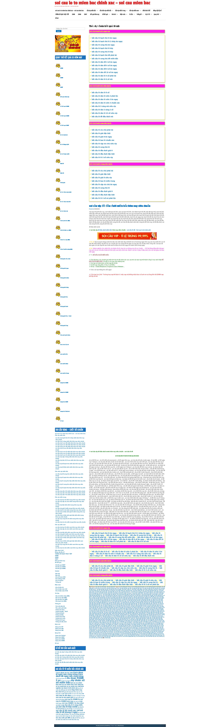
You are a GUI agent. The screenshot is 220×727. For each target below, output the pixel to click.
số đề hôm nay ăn (147, 622)
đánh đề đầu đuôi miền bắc (118, 613)
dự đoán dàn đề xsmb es (115, 602)
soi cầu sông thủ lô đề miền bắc (115, 635)
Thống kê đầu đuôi (65, 259)
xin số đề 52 (119, 636)
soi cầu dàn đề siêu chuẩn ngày (130, 628)
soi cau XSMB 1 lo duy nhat (73, 703)
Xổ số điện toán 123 (65, 201)
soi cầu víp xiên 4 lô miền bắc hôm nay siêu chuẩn (70, 494)
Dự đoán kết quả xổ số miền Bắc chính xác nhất (126, 605)
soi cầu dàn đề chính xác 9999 (138, 625)
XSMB (73, 14)
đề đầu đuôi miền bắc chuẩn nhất (144, 618)
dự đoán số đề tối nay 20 (117, 610)
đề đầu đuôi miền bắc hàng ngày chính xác (105, 619)
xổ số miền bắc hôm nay (72, 719)
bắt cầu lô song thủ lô (101, 147)
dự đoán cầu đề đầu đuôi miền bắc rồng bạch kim (139, 597)
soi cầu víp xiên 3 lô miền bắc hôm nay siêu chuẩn (70, 493)
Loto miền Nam (64, 363)
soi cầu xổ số (74, 717)
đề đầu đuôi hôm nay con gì (109, 617)
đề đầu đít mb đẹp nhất (143, 614)
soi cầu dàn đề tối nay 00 (102, 630)
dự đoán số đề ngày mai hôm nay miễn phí (128, 608)
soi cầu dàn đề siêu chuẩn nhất (145, 628)
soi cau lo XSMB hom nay (69, 700)
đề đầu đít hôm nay (124, 614)
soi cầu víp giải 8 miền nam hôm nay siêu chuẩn (69, 534)
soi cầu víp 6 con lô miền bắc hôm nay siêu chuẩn (70, 453)
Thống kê (139, 14)
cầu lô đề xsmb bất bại (147, 591)
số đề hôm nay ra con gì (117, 623)
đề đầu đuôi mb (135, 617)
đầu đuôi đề (128, 613)
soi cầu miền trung (63, 716)
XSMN (79, 14)
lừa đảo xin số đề (157, 620)
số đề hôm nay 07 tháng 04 (125, 622)
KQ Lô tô (147, 14)
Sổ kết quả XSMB (64, 106)
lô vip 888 (150, 620)
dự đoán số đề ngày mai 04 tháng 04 (122, 607)
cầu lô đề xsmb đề (158, 591)
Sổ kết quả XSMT (64, 125)
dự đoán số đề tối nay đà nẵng (131, 610)
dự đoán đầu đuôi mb (156, 602)
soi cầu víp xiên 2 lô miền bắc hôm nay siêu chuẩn (70, 491)
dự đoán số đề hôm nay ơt (109, 606)
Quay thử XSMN (64, 392)
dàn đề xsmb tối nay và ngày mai (142, 596)
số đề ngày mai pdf (135, 624)
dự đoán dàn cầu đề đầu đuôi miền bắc (111, 599)
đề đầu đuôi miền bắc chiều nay (111, 618)
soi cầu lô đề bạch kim (78, 708)
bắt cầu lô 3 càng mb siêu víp (104, 106)
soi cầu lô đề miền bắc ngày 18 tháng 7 (110, 634)
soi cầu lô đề (131, 230)
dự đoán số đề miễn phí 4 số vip (138, 606)
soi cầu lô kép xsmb (68, 707)
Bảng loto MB (59, 630)
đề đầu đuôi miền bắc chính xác (127, 618)
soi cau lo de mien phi (118, 632)
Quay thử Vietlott (65, 411)
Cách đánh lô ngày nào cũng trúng (69, 674)
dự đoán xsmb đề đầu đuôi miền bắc (113, 612)
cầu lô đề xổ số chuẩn (136, 591)
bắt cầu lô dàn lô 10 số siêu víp (104, 113)
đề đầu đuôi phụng (119, 620)
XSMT (85, 14)
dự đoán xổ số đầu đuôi (127, 611)
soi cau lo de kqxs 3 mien (78, 695)
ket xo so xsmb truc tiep (72, 686)
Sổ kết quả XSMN (64, 116)
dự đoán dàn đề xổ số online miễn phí (139, 601)
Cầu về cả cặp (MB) (65, 239)
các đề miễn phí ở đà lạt (125, 586)
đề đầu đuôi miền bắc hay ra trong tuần (125, 619)
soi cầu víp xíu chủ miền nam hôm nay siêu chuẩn (70, 547)
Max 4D (62, 173)
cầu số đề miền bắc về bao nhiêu (150, 594)
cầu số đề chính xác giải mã (109, 594)
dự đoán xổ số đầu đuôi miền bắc (142, 611)
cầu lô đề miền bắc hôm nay (151, 590)
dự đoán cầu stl (156, 597)
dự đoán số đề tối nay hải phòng (147, 610)
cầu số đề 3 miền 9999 (137, 593)
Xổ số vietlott (64, 135)
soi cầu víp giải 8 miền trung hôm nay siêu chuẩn (69, 508)
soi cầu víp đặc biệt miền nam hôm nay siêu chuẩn (70, 532)
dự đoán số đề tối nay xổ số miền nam (104, 611)
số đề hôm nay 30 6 (137, 622)
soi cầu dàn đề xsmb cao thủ (99, 632)
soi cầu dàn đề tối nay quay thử (128, 630)
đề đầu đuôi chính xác (106, 616)
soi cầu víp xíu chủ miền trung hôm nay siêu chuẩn (70, 522)
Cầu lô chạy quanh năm (61, 678)
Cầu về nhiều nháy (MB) (66, 249)
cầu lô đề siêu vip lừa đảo (101, 591)
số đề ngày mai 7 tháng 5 (112, 624)
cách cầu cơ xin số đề (100, 588)
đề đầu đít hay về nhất (100, 614)
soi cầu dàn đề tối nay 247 (114, 630)
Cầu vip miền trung (120, 10)
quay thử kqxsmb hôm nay (71, 691)
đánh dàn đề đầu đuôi (141, 612)
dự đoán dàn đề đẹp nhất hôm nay (102, 600)
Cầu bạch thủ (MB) (65, 220)
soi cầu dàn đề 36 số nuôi (147, 624)
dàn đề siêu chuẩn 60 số (112, 596)
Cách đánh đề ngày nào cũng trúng (69, 675)
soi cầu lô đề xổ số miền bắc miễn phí (148, 634)
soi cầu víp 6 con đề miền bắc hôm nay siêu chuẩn (70, 444)
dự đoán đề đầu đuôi (117, 604)
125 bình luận (107, 637)
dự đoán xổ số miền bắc (97, 612)
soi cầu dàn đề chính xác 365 (124, 625)
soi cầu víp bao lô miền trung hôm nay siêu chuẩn (70, 499)
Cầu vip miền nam (134, 10)
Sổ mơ (56, 18)
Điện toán (122, 14)
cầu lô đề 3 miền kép (148, 589)
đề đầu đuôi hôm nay (97, 617)
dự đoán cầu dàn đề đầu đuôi (98, 597)
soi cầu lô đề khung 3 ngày (69, 711)
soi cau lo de (110, 632)
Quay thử (156, 14)
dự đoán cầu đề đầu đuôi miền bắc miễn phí (116, 597)
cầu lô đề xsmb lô (102, 593)
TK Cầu (131, 14)
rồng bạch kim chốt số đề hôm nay (110, 622)
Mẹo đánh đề (60, 691)
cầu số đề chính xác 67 (96, 594)
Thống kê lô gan (64, 268)
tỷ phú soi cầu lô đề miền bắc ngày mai (106, 636)
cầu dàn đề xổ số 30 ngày (115, 589)
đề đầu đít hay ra (143, 613)
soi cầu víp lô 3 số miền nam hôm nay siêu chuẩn (69, 535)
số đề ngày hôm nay (150, 623)
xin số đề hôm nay (140, 636)
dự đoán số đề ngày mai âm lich (110, 608)
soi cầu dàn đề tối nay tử (156, 630)
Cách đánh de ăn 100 (64, 673)
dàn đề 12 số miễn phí (123, 595)
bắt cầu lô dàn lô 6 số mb (102, 79)
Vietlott (114, 14)
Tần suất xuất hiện (65, 335)
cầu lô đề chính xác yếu (138, 590)
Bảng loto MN (59, 628)
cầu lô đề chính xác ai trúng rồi (107, 590)
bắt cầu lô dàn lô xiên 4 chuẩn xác (106, 103)
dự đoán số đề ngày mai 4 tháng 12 (154, 607)
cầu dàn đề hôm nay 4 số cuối (139, 588)
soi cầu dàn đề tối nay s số (143, 630)
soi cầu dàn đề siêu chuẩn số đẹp (141, 629)
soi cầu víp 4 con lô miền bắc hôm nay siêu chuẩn (70, 451)
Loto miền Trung (64, 373)
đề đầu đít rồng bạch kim (155, 614)
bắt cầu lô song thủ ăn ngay (103, 45)
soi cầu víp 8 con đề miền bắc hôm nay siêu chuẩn (70, 446)
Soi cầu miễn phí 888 (63, 718)
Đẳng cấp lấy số (157, 10)
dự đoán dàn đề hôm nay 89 (133, 600)
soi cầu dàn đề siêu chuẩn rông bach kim (107, 629)
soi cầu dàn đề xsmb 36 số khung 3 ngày (140, 631)
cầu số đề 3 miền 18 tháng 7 (125, 593)
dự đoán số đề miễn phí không (106, 607)
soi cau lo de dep (63, 695)
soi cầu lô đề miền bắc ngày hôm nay (129, 634)
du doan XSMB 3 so (70, 679)
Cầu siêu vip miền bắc (105, 10)
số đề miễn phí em (127, 623)
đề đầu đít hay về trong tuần (112, 614)
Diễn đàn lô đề (146, 10)
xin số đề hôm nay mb (151, 636)
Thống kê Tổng (64, 325)
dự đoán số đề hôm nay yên (123, 606)
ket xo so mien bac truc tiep (70, 684)
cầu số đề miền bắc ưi (136, 594)
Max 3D (62, 163)
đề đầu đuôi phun (110, 620)
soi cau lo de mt (77, 697)
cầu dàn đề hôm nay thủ (102, 589)
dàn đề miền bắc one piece (99, 596)
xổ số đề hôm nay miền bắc (95, 637)
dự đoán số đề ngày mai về (104, 610)
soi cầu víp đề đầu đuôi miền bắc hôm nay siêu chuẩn (119, 206)
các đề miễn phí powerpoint (138, 586)
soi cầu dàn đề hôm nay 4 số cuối (108, 626)
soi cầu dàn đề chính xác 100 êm (108, 625)
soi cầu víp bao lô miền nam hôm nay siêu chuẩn (69, 527)
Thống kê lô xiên (64, 278)
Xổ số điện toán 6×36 (61, 590)
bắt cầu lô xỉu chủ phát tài (102, 130)
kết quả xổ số (65, 690)
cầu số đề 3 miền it (148, 593)
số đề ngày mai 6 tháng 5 (99, 624)
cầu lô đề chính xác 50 (94, 590)
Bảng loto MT (59, 627)
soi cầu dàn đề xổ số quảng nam (121, 631)
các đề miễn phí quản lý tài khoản (153, 586)
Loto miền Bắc (64, 354)
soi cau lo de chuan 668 (77, 693)
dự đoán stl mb (118, 611)
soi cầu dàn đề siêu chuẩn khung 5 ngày (112, 628)
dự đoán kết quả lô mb (108, 605)
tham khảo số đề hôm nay (156, 635)
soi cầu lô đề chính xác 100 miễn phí (133, 632)
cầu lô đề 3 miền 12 (126, 589)
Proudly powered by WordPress (103, 725)
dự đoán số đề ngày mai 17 (138, 607)
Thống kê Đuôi (64, 306)
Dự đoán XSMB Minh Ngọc (128, 612)
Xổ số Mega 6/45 (64, 144)
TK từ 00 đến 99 (64, 344)
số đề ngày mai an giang (124, 624)
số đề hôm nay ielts (156, 622)
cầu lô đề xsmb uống (113, 593)
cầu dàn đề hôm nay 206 (125, 588)
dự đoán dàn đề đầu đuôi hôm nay (142, 599)
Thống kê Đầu (64, 297)
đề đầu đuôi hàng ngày (132, 616)
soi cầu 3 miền (60, 705)
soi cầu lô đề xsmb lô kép (101, 635)
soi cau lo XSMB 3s (72, 699)
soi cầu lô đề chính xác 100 (68, 710)
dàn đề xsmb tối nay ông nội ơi (125, 596)
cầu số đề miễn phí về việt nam (110, 595)
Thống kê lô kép (64, 287)
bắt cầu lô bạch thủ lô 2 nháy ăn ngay (107, 41)
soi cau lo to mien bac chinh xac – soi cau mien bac (102, 3)
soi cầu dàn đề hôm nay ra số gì (138, 626)
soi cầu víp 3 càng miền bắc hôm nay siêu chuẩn (69, 441)
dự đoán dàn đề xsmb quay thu (142, 602)
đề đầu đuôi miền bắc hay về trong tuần (144, 619)
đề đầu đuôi (98, 616)
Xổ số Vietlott (59, 580)
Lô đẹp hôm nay (75, 690)
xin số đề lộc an (160, 636)
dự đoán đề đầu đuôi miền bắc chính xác (148, 604)
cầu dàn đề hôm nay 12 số (112, 588)
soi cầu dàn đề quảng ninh (153, 626)
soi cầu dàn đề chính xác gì (153, 625)
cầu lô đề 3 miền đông (137, 589)
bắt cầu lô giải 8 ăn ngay (102, 137)
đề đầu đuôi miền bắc (105, 230)
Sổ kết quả (105, 14)
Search (58, 31)
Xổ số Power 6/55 (64, 154)
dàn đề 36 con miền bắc (135, 595)
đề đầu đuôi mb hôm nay (145, 617)
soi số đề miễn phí (144, 635)
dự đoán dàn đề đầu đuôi (127, 599)
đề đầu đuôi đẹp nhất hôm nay (119, 616)
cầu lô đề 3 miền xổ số (158, 589)
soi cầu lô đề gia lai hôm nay (149, 632)
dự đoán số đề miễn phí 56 (152, 606)
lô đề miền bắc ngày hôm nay (140, 620)
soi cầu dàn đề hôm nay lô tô (123, 626)
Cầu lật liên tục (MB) (65, 230)
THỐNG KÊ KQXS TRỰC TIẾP (62, 14)
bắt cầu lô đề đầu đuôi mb (102, 117)
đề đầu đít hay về (151, 613)
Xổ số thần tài (64, 211)
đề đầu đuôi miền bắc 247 (158, 617)
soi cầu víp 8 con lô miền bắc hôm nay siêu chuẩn (70, 455)
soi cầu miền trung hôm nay (76, 716)
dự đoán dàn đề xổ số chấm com (121, 601)
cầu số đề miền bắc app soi (123, 594)
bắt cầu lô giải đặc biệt (101, 133)
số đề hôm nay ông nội (105, 623)
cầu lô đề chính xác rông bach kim (124, 590)
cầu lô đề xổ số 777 (126, 591)
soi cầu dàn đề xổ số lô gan (106, 631)
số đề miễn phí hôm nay (138, 623)
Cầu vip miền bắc (91, 10)
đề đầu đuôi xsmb (128, 620)
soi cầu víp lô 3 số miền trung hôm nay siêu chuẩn (70, 510)
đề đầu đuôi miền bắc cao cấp (96, 618)
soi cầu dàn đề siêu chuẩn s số (125, 629)
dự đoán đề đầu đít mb (106, 604)
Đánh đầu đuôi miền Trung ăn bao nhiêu (101, 613)
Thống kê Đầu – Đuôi (65, 316)
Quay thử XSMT (64, 402)
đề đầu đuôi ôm (102, 620)
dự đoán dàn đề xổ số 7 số (106, 601)
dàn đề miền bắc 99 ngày (147, 595)
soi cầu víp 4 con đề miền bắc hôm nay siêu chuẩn (70, 443)
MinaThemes (121, 725)
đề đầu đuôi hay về (143, 616)
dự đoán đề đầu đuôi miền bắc (130, 604)
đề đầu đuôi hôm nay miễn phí (124, 617)
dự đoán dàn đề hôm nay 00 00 (118, 600)
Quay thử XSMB (64, 382)
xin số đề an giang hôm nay (129, 636)
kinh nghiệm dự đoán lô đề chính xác (70, 687)
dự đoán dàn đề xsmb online (128, 602)
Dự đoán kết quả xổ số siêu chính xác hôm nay (149, 605)
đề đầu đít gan (134, 613)
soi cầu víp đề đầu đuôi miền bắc (132, 635)
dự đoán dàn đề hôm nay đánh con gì (149, 600)
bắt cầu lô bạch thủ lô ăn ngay (104, 38)
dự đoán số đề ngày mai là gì (146, 608)
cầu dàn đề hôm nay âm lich (153, 588)
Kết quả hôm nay (94, 14)
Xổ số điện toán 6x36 (65, 192)
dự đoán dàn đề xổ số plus (154, 601)
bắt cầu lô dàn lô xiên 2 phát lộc (105, 96)
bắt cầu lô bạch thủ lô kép (102, 48)
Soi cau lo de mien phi (143, 230)
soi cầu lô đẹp (68, 708)
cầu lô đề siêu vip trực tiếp (114, 591)
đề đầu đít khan (133, 614)
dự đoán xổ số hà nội (66, 680)
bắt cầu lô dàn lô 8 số (100, 92)
